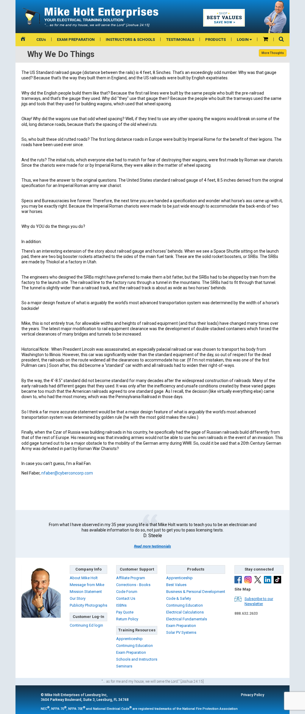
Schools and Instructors (136, 659)
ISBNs (121, 605)
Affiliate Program (130, 578)
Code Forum (126, 591)
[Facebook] (238, 580)
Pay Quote (124, 612)
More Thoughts (273, 53)
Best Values (176, 584)
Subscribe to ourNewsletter (259, 601)
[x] (258, 580)
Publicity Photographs (88, 605)
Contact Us (125, 598)
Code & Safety (178, 598)
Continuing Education (134, 645)
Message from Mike (87, 584)
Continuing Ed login (86, 625)
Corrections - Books (133, 584)
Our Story (77, 598)
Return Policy (127, 619)
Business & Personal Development (195, 591)
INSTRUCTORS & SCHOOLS (130, 39)
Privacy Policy (252, 695)
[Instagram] (248, 580)
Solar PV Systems (181, 632)
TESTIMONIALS (180, 39)
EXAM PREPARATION (76, 39)
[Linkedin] (267, 580)
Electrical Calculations (185, 612)
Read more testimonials (152, 546)
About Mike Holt (84, 578)
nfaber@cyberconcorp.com (67, 473)
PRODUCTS (215, 39)
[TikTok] (277, 580)
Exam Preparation (131, 652)
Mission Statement (86, 591)
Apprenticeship (129, 638)
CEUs (41, 39)
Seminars (124, 666)
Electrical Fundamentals (186, 619)
